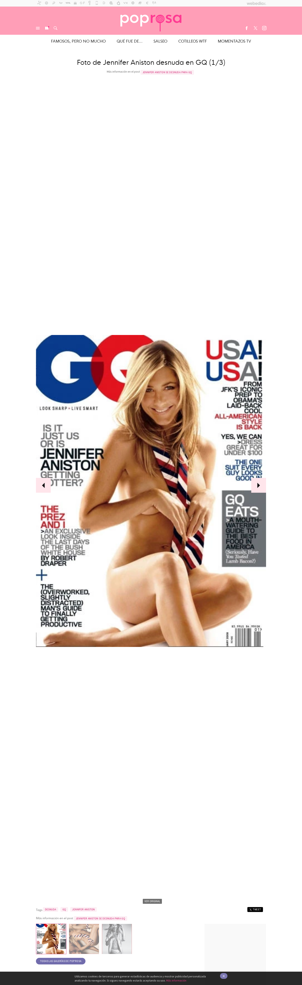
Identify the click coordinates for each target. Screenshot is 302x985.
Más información (176, 980)
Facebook (246, 28)
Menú (38, 28)
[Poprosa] (151, 20)
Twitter (255, 28)
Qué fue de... (130, 41)
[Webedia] (256, 3)
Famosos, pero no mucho (78, 41)
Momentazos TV (234, 41)
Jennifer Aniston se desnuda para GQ (167, 72)
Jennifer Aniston (83, 909)
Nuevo (46, 28)
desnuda (50, 909)
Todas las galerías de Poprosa (60, 961)
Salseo (160, 41)
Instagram (264, 28)
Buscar (55, 28)
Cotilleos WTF (192, 41)
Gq (64, 909)
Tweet (257, 909)
